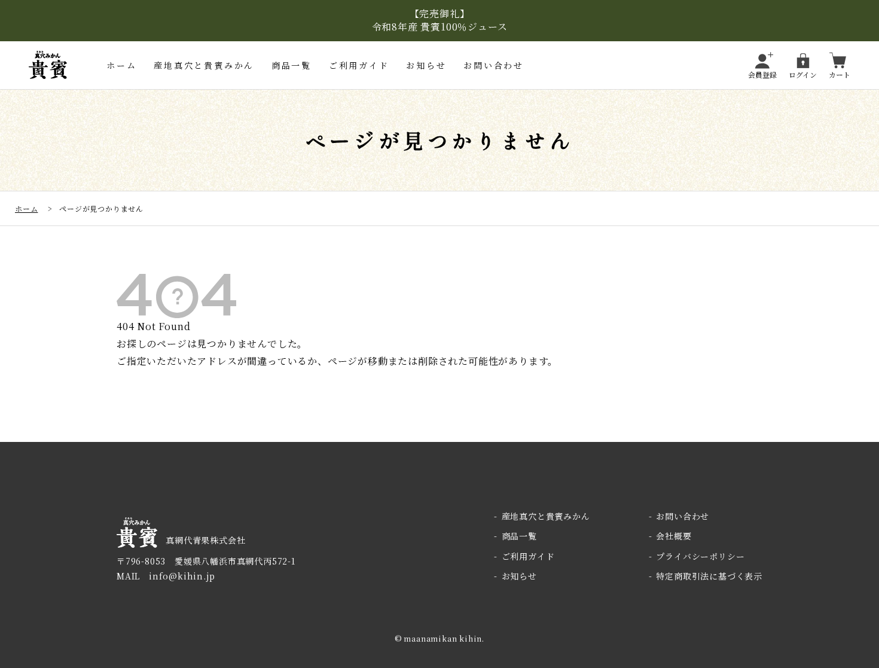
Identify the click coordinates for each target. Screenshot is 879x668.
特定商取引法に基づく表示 (709, 576)
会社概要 (673, 536)
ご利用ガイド (359, 65)
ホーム (121, 65)
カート (839, 73)
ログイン (803, 73)
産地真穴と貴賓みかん (204, 65)
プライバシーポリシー (700, 556)
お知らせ (426, 65)
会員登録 (762, 73)
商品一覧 (291, 65)
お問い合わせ (493, 65)
